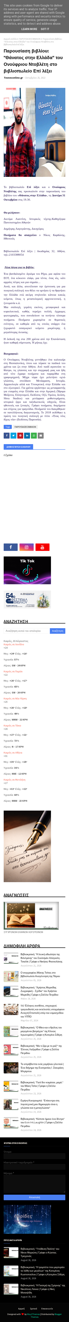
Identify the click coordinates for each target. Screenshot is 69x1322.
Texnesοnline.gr (13, 77)
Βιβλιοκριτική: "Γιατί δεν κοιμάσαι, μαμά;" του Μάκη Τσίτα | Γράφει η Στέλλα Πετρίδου (42, 1086)
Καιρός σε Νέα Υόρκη (15, 698)
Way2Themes (33, 1314)
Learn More (29, 29)
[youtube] (42, 547)
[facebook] (11, 547)
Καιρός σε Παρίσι (13, 671)
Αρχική (21, 1308)
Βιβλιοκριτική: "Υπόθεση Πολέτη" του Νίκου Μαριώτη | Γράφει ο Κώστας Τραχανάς (40, 1252)
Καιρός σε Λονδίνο (14, 644)
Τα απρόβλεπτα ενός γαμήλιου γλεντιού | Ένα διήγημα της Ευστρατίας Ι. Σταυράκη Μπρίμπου (42, 1067)
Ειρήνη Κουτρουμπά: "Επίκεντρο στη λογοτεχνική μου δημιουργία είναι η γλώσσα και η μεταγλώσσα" (40, 1104)
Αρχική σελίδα (10, 38)
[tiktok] (58, 547)
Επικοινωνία (47, 1308)
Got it (45, 29)
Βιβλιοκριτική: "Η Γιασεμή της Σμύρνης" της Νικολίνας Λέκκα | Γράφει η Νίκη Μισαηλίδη (43, 1289)
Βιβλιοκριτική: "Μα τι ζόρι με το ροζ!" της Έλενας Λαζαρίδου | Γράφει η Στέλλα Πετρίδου (41, 1049)
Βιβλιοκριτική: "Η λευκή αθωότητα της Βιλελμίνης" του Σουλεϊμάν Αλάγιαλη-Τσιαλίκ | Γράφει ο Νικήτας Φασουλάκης (41, 958)
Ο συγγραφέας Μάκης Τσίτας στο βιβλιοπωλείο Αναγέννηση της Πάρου (40, 974)
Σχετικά (33, 1308)
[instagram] (26, 547)
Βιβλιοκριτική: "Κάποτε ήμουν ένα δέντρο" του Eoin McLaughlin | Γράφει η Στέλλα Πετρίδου (43, 1122)
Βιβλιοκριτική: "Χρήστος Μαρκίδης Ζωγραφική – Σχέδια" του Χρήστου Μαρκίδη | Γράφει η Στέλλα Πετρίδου (39, 991)
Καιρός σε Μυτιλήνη (14, 779)
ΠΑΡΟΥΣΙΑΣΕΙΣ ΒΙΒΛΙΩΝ (29, 38)
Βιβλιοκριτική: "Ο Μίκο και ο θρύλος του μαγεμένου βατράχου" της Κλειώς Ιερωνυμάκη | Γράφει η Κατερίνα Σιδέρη (41, 1031)
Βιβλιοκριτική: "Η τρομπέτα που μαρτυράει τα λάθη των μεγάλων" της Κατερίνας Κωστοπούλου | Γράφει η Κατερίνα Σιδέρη (43, 1271)
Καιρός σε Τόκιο (12, 725)
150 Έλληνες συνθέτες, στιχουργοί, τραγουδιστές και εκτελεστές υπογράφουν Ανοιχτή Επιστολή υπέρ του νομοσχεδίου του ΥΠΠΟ (43, 1011)
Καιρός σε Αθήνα (13, 752)
